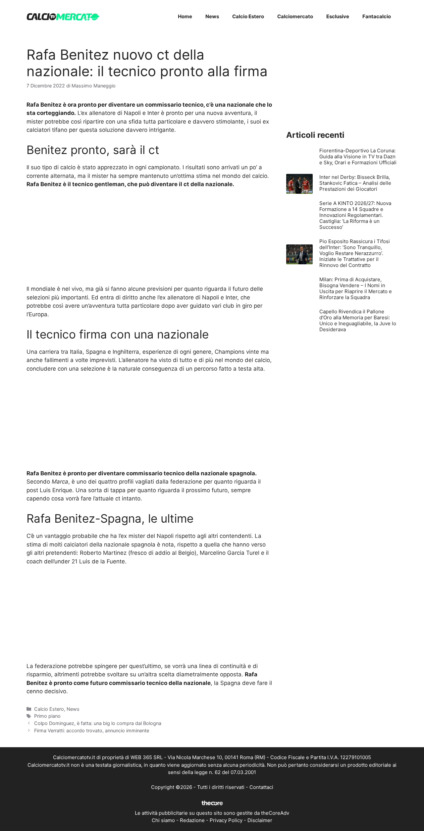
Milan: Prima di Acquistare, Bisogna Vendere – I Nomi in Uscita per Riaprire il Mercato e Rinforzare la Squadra (355, 288)
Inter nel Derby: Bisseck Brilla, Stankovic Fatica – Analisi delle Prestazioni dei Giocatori (355, 183)
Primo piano (47, 716)
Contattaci (261, 787)
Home (185, 16)
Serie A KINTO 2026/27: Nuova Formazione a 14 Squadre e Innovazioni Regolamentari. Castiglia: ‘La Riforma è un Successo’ (355, 215)
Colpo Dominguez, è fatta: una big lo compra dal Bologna (97, 723)
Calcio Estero (248, 16)
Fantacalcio (376, 16)
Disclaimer (259, 820)
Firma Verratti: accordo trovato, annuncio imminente (91, 730)
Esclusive (337, 16)
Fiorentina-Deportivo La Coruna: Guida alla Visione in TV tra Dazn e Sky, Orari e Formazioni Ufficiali (358, 156)
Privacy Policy (226, 820)
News (212, 16)
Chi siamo (163, 820)
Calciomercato (295, 16)
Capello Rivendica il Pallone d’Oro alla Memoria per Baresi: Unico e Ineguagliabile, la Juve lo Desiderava (357, 320)
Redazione (192, 820)
